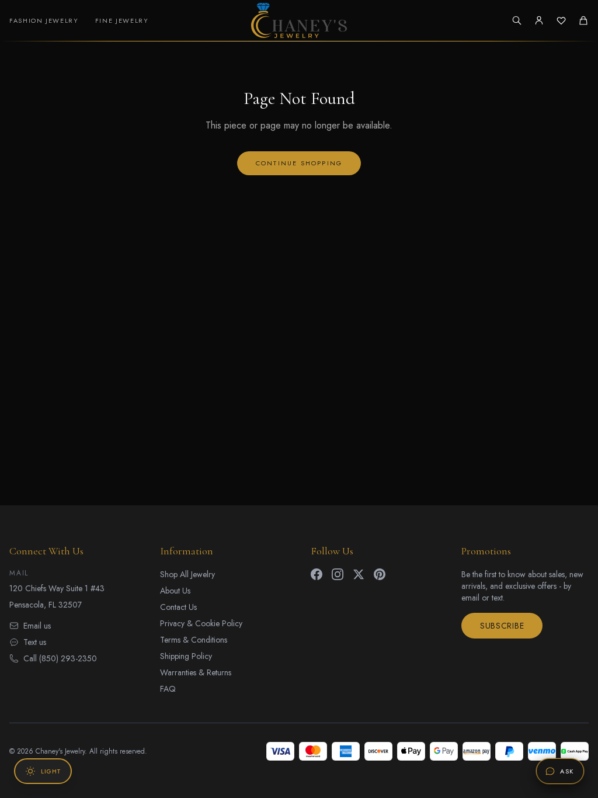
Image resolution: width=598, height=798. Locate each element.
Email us (37, 626)
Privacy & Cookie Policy (201, 623)
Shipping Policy (186, 656)
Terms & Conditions (193, 640)
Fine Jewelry (122, 20)
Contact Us (178, 607)
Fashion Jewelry (44, 20)
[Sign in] (539, 20)
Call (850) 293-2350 (60, 658)
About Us (175, 590)
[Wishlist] (561, 20)
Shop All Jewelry (187, 574)
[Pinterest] (379, 574)
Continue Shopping (299, 163)
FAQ (168, 689)
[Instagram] (337, 574)
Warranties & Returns (195, 672)
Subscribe (502, 626)
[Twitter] (358, 574)
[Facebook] (316, 574)
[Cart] (583, 20)
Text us (34, 642)
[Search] (517, 20)
